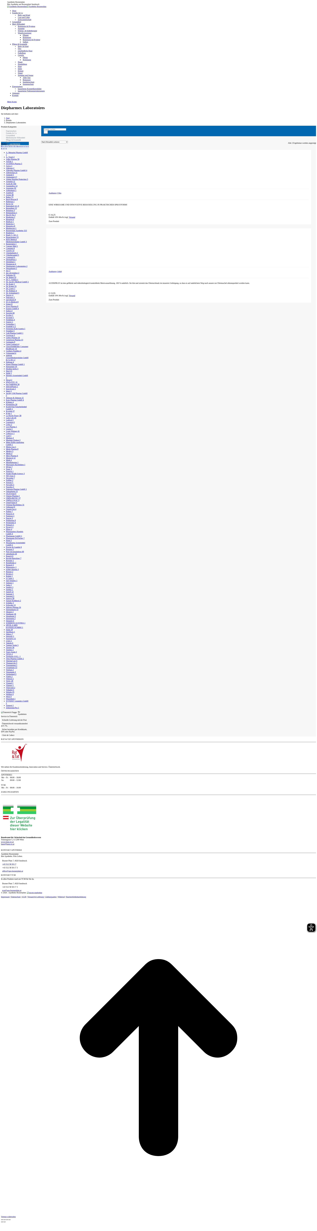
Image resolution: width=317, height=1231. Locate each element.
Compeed (10, 257)
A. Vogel (10, 157)
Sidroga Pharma (13, 607)
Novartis (10, 485)
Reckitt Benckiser (13, 558)
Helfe (9, 373)
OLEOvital (11, 494)
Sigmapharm (12, 610)
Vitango (10, 685)
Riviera (9, 574)
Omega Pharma (13, 496)
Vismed (9, 683)
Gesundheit (10, 135)
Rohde (9, 576)
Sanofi (9, 592)
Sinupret (10, 621)
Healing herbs (12, 369)
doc (8, 271)
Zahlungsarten (50, 897)
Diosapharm (11, 268)
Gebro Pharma (13, 338)
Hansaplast (11, 367)
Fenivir (9, 322)
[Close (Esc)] (2, 1219)
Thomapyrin (11, 663)
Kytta (9, 413)
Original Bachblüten (15, 505)
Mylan (9, 467)
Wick (9, 697)
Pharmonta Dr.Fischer (15, 538)
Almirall (10, 175)
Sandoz (9, 587)
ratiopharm (11, 554)
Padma (9, 511)
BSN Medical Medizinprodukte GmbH (16, 240)
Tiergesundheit (11, 144)
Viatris (9, 676)
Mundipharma (12, 462)
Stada (9, 630)
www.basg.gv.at (7, 842)
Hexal (9, 380)
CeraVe (10, 251)
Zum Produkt (54, 221)
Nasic (9, 469)
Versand (72, 217)
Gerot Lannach (12, 344)
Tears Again (11, 652)
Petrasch (10, 525)
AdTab (9, 161)
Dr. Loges (10, 288)
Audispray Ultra (55, 193)
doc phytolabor (12, 273)
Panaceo (10, 514)
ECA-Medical (12, 302)
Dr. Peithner (11, 291)
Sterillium (10, 632)
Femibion (10, 320)
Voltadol (10, 690)
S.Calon (10, 578)
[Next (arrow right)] (4, 1221)
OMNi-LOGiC (12, 500)
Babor (9, 197)
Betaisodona (11, 213)
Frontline (10, 331)
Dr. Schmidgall (12, 293)
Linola (9, 429)
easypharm (11, 300)
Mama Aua (11, 447)
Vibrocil (10, 679)
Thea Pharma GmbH (15, 659)
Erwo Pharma (12, 306)
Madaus (10, 438)
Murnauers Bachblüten (15, 465)
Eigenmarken (11, 131)
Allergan (10, 168)
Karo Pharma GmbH (15, 400)
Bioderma (10, 217)
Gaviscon (10, 335)
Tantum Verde (12, 645)
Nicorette (10, 478)
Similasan (11, 614)
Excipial (10, 317)
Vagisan (10, 670)
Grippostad (11, 353)
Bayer (9, 204)
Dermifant (10, 262)
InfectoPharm (12, 387)
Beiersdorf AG (12, 206)
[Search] (46, 132)
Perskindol (11, 523)
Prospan (10, 549)
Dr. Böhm (11, 277)
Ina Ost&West (12, 384)
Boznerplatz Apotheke (16, 231)
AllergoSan (11, 173)
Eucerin (10, 313)
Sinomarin (10, 618)
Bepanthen (11, 208)
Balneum (10, 202)
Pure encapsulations (15, 552)
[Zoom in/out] (9, 1219)
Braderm (10, 233)
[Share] (4, 1219)
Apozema (11, 188)
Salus (9, 585)
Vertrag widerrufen (8, 1217)
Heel (9, 371)
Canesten (10, 248)
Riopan (9, 572)
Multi (9, 460)
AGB (24, 897)
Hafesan (10, 362)
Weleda (10, 692)
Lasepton (10, 422)
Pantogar (10, 516)
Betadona (10, 210)
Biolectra (10, 224)
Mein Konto (12, 102)
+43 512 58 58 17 (9, 864)
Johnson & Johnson (15, 398)
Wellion (9, 694)
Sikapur (9, 612)
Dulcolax (10, 297)
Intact (9, 391)
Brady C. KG (12, 235)
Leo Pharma (11, 427)
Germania (10, 342)
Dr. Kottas (11, 286)
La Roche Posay (13, 416)
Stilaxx (9, 634)
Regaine (10, 561)
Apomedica (11, 186)
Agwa (9, 166)
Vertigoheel (11, 674)
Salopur (9, 583)
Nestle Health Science (15, 474)
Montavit (10, 458)
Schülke (10, 603)
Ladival (9, 420)
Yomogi (10, 705)
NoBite (9, 480)
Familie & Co (11, 133)
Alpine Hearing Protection (17, 179)
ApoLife (11, 184)
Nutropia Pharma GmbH (16, 489)
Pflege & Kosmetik (13, 140)
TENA (9, 654)
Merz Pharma (12, 456)
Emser (9, 304)
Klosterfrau (11, 404)
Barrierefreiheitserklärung (76, 897)
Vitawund (10, 688)
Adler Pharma (12, 159)
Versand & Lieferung (35, 897)
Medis (9, 453)
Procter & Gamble (14, 547)
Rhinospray (11, 567)
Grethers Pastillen (13, 351)
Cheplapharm (12, 253)
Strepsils (10, 636)
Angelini (10, 181)
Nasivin (9, 471)
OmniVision (11, 503)
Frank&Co (11, 326)
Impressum (5, 897)
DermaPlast (11, 260)
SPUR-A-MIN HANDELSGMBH (14, 626)
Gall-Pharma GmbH (14, 333)
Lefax (9, 425)
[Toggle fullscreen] (7, 1219)
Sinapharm (11, 616)
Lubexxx (10, 433)
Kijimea (10, 402)
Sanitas (9, 589)
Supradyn (11, 639)
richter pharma (12, 569)
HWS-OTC (11, 382)
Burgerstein (11, 244)
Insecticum (11, 389)
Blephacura (11, 228)
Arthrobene (11, 190)
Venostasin (11, 672)
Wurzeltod (10, 699)
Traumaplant (11, 665)
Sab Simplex (11, 581)
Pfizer (9, 529)
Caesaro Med (12, 246)
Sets (7, 142)
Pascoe (9, 518)
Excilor (9, 315)
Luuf (8, 436)
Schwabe (11, 605)
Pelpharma (11, 520)
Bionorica (10, 226)
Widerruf (61, 897)
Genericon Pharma (14, 340)
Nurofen (10, 487)
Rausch (9, 556)
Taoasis (10, 647)
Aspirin (9, 193)
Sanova (10, 598)
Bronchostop (12, 237)
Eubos (9, 311)
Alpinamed (11, 177)
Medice (9, 451)
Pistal (9, 540)
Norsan (9, 482)
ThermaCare (11, 661)
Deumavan (11, 264)
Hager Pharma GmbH (15, 364)
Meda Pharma (12, 449)
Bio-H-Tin (11, 215)
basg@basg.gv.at (7, 844)
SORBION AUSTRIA (15, 623)
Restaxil (10, 565)
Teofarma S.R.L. (13, 656)
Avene (9, 195)
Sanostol (10, 596)
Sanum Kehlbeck (13, 601)
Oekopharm (12, 491)
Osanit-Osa (11, 509)
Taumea (10, 650)
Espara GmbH (12, 309)
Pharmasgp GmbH (14, 536)
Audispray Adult (55, 271)
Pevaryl (9, 527)
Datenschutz (16, 897)
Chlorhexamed (12, 255)
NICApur (10, 476)
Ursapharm (11, 668)
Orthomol (10, 507)
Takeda (9, 643)
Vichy (9, 681)
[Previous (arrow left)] (2, 1221)
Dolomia (10, 275)
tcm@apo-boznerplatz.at (11, 890)
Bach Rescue (12, 199)
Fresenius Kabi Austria (15, 329)
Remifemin (11, 563)
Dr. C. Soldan (12, 280)
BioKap (10, 222)
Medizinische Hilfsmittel (15, 138)
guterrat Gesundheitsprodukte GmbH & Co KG (17, 357)
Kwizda (10, 411)
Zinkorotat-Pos (12, 708)
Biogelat (10, 219)
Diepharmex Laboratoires (16, 266)
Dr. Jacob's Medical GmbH (17, 282)
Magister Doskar (13, 440)
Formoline (10, 324)
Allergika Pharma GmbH (16, 170)
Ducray (9, 295)
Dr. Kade (10, 284)
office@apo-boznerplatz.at (12, 871)
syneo (9, 641)
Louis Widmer (13, 431)
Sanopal (10, 594)
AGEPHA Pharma (14, 164)
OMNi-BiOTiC (13, 498)
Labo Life (11, 418)
